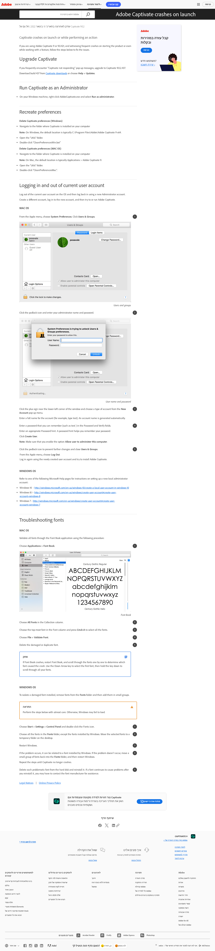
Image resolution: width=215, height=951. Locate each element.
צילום (7, 885)
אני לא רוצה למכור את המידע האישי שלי (181, 946)
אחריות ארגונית (184, 899)
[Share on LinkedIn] (113, 826)
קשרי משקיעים (184, 904)
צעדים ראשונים (181, 851)
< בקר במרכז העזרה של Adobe (175, 840)
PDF (6, 898)
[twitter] (36, 945)
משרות (181, 887)
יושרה (180, 916)
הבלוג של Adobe (184, 925)
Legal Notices (26, 782)
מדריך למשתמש (181, 855)
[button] (198, 4)
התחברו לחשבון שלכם (187, 878)
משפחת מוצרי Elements (14, 907)
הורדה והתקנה (141, 882)
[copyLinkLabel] (118, 826)
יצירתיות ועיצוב (22, 4)
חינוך (94, 878)
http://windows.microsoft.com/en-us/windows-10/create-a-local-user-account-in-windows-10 (81, 487)
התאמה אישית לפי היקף (58, 878)
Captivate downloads (56, 73)
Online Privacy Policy (50, 782)
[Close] (156, 944)
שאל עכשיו (92, 860)
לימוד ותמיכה (93, 4)
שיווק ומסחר (75, 4)
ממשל (94, 887)
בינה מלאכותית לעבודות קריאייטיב (18, 881)
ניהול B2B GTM (54, 895)
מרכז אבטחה (183, 912)
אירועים (181, 891)
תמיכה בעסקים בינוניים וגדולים (147, 895)
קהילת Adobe (140, 887)
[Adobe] (6, 4)
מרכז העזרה (140, 878)
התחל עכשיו (136, 860)
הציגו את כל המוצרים (13, 915)
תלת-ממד (9, 902)
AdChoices (206, 946)
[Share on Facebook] (100, 826)
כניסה (208, 4)
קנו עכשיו (113, 4)
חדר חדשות (183, 895)
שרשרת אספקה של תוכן (57, 882)
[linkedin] (41, 945)
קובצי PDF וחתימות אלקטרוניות (49, 4)
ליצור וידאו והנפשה (12, 894)
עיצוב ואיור (9, 890)
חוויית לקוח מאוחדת (56, 887)
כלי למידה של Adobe (143, 891)
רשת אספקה (183, 908)
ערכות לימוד (179, 858)
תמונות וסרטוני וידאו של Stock (16, 911)
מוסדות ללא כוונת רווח (100, 882)
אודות (180, 882)
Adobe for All (183, 921)
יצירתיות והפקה (54, 891)
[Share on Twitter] (107, 826)
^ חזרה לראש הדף (27, 842)
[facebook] (25, 945)
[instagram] (30, 945)
